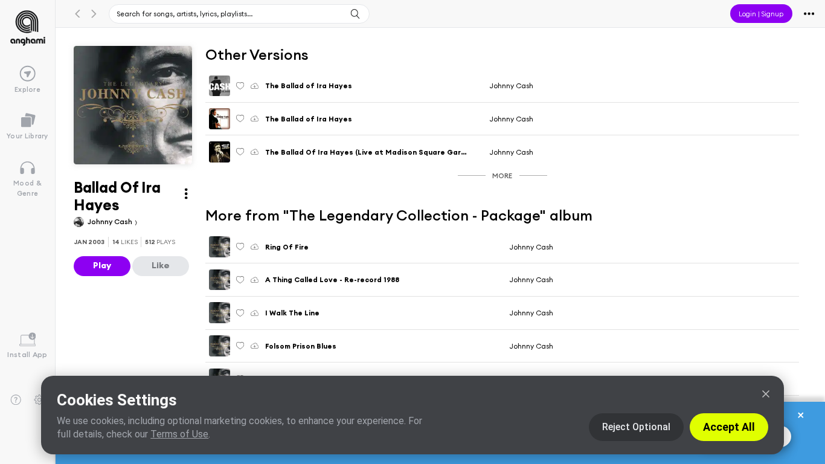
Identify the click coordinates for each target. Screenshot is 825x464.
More (502, 175)
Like (161, 265)
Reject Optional (636, 427)
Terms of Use (179, 434)
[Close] (765, 393)
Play (102, 265)
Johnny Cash (111, 221)
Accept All (729, 426)
